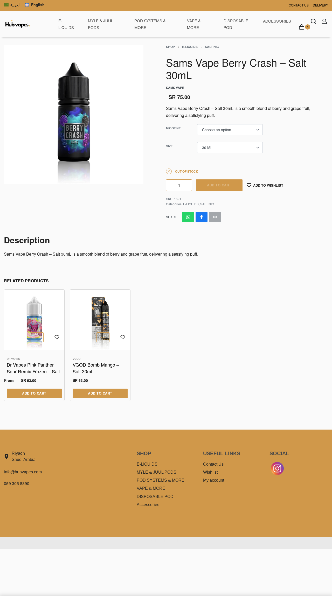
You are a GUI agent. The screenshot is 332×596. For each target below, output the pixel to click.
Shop (170, 46)
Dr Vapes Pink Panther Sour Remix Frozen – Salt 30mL (33, 367)
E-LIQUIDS (190, 46)
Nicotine (173, 128)
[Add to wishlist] (56, 337)
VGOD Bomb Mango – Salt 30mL (96, 367)
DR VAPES (13, 358)
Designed (156, 541)
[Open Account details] (324, 21)
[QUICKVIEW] (37, 337)
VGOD (76, 358)
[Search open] (313, 21)
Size (169, 146)
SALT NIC (212, 46)
